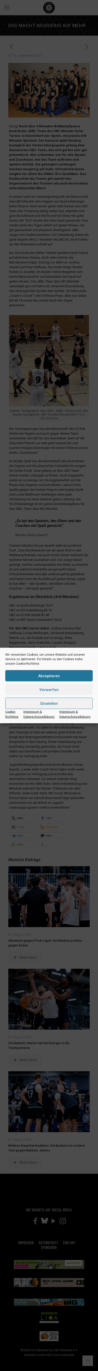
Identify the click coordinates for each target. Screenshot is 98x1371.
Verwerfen (49, 689)
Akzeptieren (49, 675)
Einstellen (49, 703)
